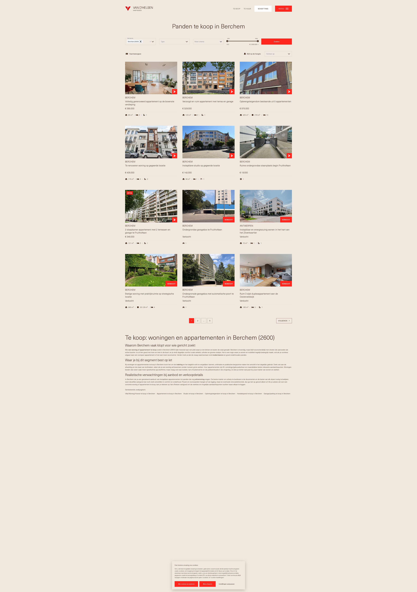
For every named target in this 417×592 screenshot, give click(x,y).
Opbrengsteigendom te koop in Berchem (220, 393)
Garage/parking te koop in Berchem (277, 393)
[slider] (227, 41)
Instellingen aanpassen (227, 584)
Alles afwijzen (207, 584)
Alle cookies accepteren (186, 584)
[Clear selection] (150, 41)
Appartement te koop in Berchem (169, 393)
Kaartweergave (135, 54)
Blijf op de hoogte (254, 54)
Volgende (282, 320)
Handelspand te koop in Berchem (249, 393)
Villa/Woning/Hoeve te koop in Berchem (140, 393)
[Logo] (139, 9)
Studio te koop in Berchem (193, 393)
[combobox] (140, 41)
